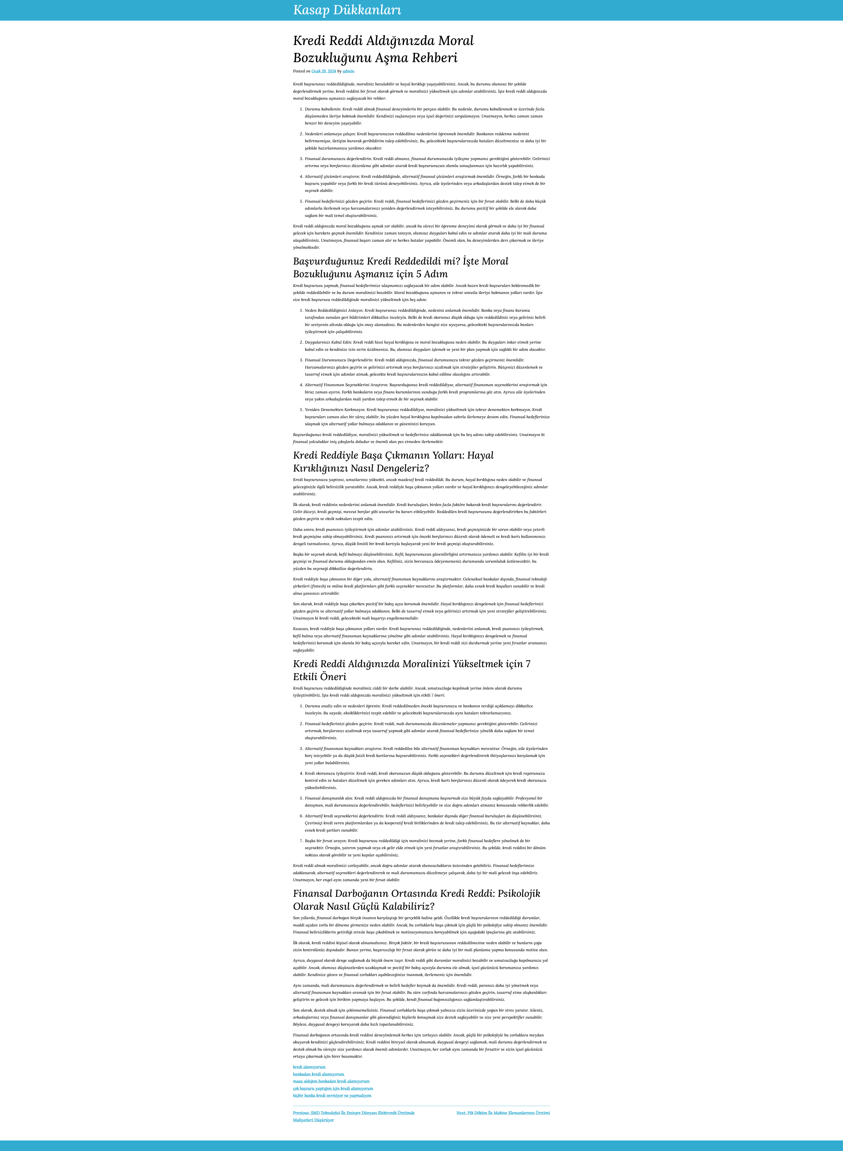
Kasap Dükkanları (347, 9)
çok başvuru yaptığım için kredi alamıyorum (333, 1088)
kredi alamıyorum (309, 1066)
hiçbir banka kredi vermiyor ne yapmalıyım (332, 1095)
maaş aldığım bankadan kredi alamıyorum (331, 1081)
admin (348, 71)
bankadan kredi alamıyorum (318, 1074)
